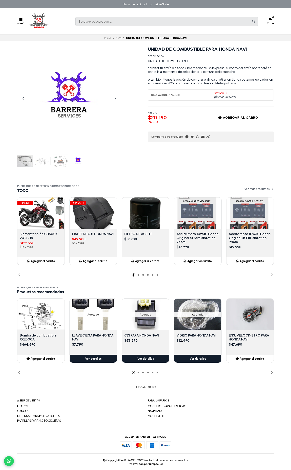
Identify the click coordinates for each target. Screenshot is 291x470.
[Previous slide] (23, 98)
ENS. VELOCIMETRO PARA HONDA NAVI (249, 337)
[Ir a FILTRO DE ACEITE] (145, 213)
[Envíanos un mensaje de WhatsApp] (9, 461)
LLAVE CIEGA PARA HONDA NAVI (92, 337)
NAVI (119, 38)
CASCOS (23, 410)
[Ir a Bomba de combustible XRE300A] (41, 314)
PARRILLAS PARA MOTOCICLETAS (39, 420)
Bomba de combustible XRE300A (38, 337)
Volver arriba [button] (147, 387)
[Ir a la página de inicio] (39, 21)
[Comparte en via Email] (203, 136)
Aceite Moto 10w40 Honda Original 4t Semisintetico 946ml (198, 238)
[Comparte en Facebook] (187, 136)
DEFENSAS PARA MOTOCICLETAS (39, 415)
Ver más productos (257, 189)
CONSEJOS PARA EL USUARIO (167, 406)
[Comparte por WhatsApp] (198, 136)
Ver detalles (93, 358)
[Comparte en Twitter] (192, 136)
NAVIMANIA (155, 410)
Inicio (107, 38)
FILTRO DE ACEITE (138, 234)
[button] (208, 136)
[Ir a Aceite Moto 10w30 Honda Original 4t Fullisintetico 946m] (250, 213)
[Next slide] (115, 98)
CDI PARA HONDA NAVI (141, 335)
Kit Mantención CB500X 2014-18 (39, 236)
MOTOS (22, 406)
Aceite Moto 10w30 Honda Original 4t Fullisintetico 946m (250, 238)
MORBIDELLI (156, 415)
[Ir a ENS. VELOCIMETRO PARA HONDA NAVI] (250, 314)
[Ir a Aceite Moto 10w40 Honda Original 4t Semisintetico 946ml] (197, 213)
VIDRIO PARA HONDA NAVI (196, 335)
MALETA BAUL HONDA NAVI (93, 234)
